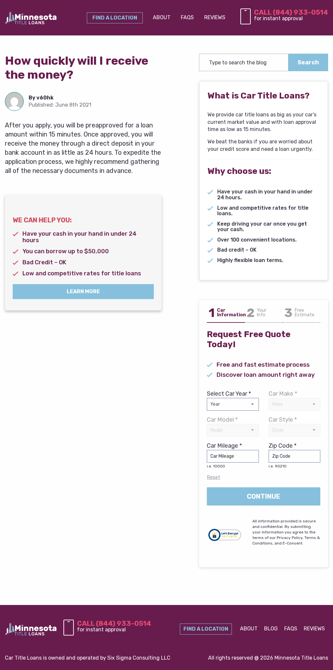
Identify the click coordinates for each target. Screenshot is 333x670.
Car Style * (283, 419)
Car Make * (283, 393)
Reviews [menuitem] (214, 17)
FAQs (290, 628)
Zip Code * (283, 455)
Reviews (314, 628)
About (249, 628)
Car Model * (222, 419)
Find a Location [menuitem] (114, 18)
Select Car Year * (229, 393)
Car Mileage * (224, 455)
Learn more (83, 291)
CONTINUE (263, 496)
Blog (271, 628)
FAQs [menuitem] (187, 17)
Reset (213, 477)
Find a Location (205, 629)
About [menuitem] (161, 17)
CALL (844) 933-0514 (291, 12)
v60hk (45, 98)
